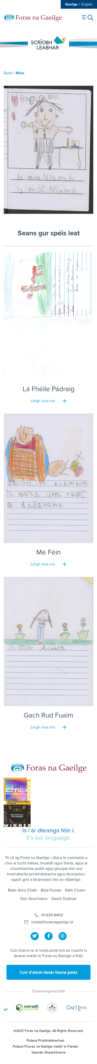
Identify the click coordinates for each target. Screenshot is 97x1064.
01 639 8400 (52, 915)
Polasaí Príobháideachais (45, 1040)
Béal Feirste (51, 890)
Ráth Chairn (75, 890)
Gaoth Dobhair (64, 898)
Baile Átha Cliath (22, 890)
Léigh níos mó (43, 400)
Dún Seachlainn (34, 898)
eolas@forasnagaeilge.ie (52, 922)
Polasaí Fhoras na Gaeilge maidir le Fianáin (45, 1046)
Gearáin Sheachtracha (48, 1052)
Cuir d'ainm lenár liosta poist (48, 972)
